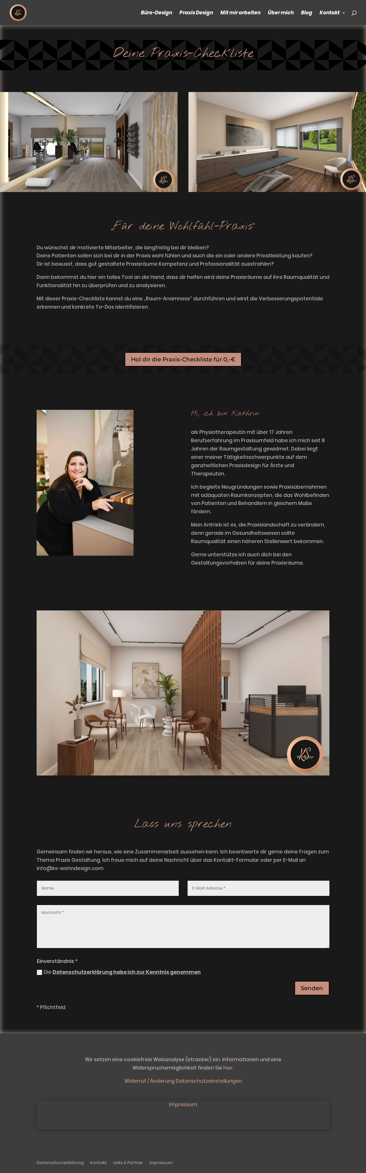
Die (122, 972)
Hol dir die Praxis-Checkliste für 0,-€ (183, 359)
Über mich (281, 13)
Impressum (183, 1104)
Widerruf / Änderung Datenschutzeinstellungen (183, 1081)
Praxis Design (196, 13)
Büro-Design (156, 13)
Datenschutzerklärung (60, 1163)
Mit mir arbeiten (240, 13)
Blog (306, 13)
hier (228, 1067)
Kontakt (330, 13)
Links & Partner (128, 1163)
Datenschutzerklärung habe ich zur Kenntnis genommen (127, 972)
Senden (312, 988)
